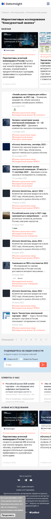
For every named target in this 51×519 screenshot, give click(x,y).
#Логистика (17, 286)
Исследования (17, 12)
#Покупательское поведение (25, 236)
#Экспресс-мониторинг (22, 139)
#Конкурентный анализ (22, 115)
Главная (5, 12)
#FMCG (36, 161)
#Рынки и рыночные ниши (14, 54)
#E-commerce (30, 54)
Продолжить (8, 515)
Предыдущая (7, 339)
